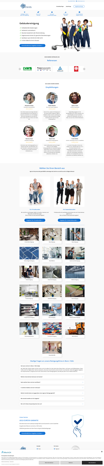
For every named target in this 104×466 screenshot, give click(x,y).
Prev (20, 69)
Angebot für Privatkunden (34, 220)
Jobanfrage (68, 6)
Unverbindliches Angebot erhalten (32, 45)
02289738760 (72, 1)
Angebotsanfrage (79, 6)
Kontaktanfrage (60, 6)
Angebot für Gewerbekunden (68, 220)
